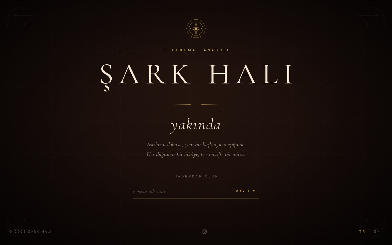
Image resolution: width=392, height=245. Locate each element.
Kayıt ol (247, 191)
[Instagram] (204, 231)
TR (362, 232)
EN (377, 232)
